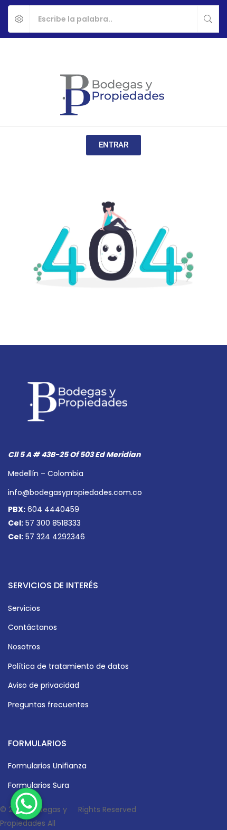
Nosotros (24, 646)
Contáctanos (32, 627)
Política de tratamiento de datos (68, 666)
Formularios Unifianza (47, 765)
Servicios (24, 608)
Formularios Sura (38, 785)
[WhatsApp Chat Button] (26, 803)
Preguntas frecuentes (48, 704)
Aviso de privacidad (43, 685)
